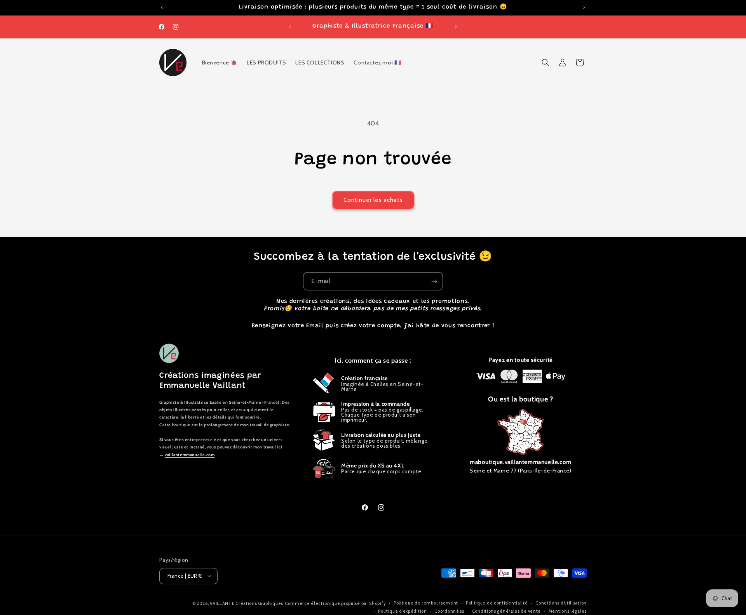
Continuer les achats (373, 199)
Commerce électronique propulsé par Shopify (335, 603)
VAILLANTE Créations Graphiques (246, 603)
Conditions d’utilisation (561, 603)
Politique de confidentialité (497, 603)
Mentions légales (568, 610)
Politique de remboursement (426, 603)
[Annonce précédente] (162, 7)
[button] (545, 62)
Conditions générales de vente (506, 610)
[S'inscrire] (434, 281)
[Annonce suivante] (584, 7)
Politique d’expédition (402, 610)
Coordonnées (449, 610)
